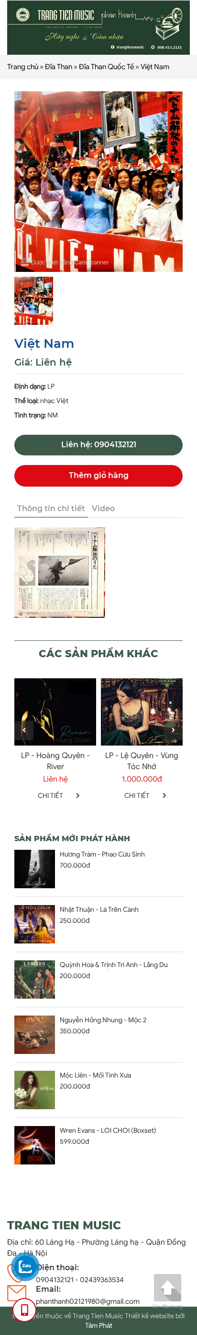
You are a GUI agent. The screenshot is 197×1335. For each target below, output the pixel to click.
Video (103, 508)
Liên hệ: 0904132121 (98, 444)
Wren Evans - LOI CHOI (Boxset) (108, 1131)
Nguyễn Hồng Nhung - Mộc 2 (103, 1020)
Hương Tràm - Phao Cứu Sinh (102, 854)
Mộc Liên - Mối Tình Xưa (95, 1075)
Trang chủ (22, 66)
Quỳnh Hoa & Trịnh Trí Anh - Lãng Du (114, 965)
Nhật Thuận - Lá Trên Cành (99, 910)
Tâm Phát (98, 1326)
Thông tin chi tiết (51, 508)
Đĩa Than (58, 66)
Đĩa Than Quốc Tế (106, 66)
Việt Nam (155, 66)
